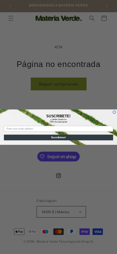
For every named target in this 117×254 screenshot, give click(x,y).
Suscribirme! (58, 137)
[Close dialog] (114, 112)
